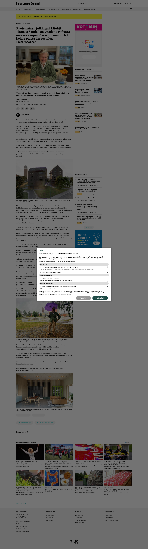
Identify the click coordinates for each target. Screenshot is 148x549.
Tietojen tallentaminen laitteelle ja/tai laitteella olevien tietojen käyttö (59, 267)
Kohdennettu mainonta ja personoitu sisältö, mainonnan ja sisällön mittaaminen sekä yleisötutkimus (67, 270)
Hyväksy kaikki (100, 298)
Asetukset (83, 298)
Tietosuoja (42, 298)
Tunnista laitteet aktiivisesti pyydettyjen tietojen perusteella (56, 280)
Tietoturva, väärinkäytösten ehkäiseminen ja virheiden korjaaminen (58, 286)
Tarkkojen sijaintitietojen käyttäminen (50, 278)
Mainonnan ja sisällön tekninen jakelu (50, 289)
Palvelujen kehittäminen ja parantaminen (51, 272)
